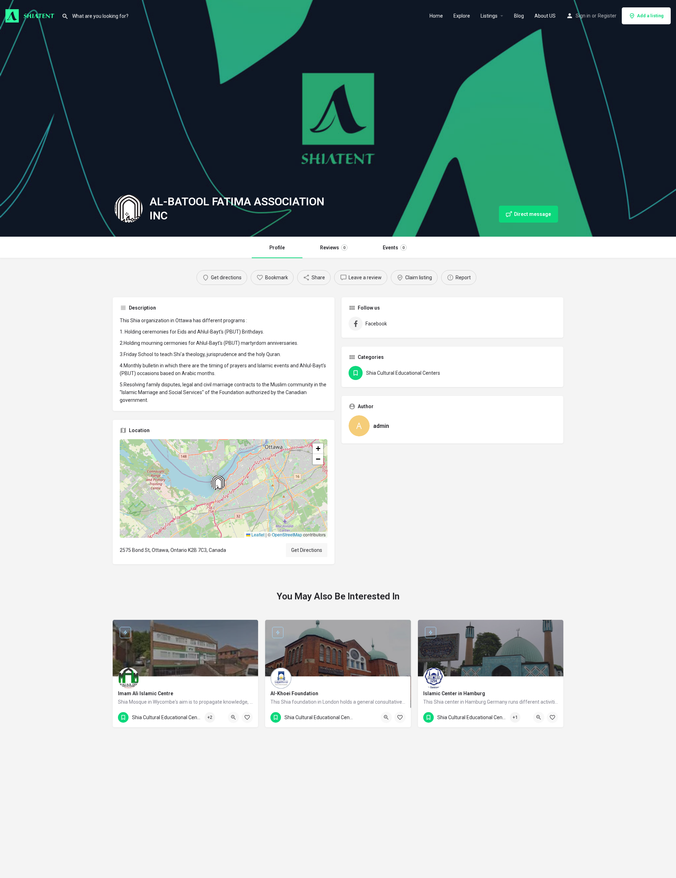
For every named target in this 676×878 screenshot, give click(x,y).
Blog (519, 16)
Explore (461, 16)
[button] (223, 488)
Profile (277, 247)
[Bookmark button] (247, 717)
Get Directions (306, 550)
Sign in (583, 16)
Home (436, 16)
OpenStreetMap (287, 534)
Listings (489, 16)
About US (545, 16)
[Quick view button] (233, 717)
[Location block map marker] (218, 482)
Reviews (332, 247)
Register (607, 16)
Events (394, 247)
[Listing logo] (128, 208)
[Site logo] (30, 15)
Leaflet (257, 534)
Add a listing (650, 15)
